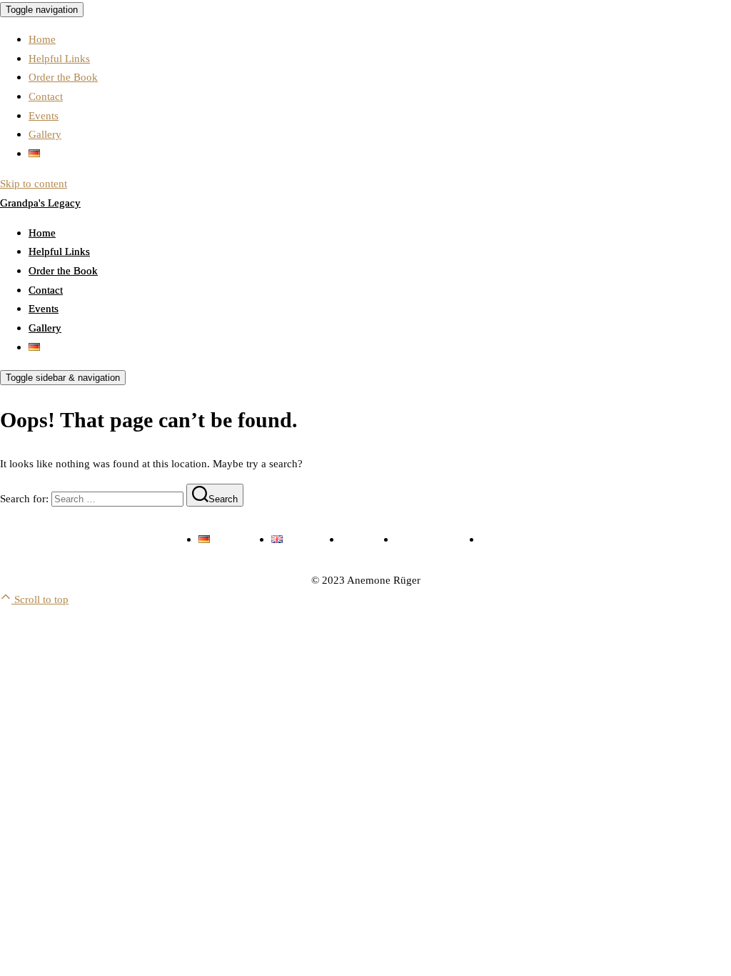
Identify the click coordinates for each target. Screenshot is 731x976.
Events (44, 115)
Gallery (45, 134)
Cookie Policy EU (521, 539)
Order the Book (63, 77)
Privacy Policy (427, 539)
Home (42, 39)
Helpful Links (59, 58)
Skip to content (33, 183)
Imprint (357, 539)
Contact (46, 96)
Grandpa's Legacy (40, 202)
